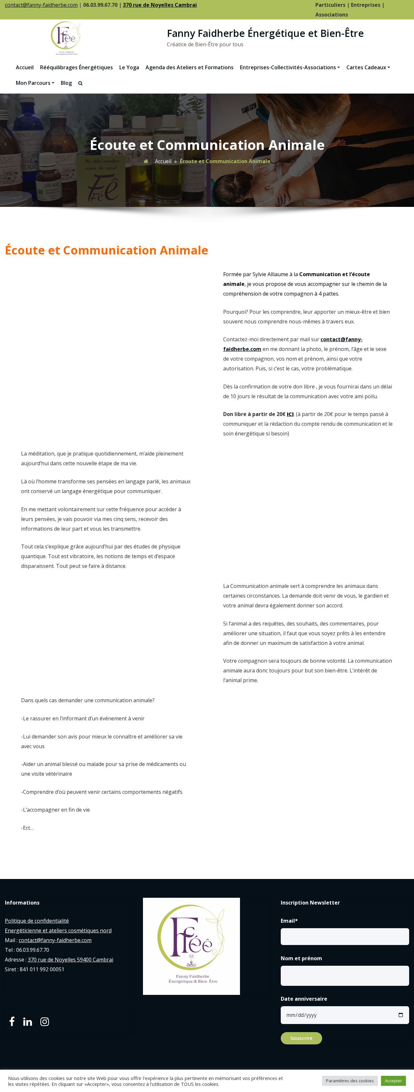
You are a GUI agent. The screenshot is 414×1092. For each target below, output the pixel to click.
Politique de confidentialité (37, 920)
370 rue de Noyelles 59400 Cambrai (70, 959)
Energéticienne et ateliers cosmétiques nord (58, 930)
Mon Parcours (33, 82)
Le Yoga (129, 67)
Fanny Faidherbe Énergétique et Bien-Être (265, 33)
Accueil (25, 67)
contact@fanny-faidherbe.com (41, 4)
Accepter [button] (393, 1081)
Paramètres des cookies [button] (350, 1081)
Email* (289, 920)
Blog (66, 82)
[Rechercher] (80, 83)
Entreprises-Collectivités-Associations (288, 67)
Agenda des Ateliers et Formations (190, 67)
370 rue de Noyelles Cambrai (160, 4)
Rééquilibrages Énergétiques (76, 67)
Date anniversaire (304, 998)
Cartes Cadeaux (366, 67)
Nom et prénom (301, 958)
